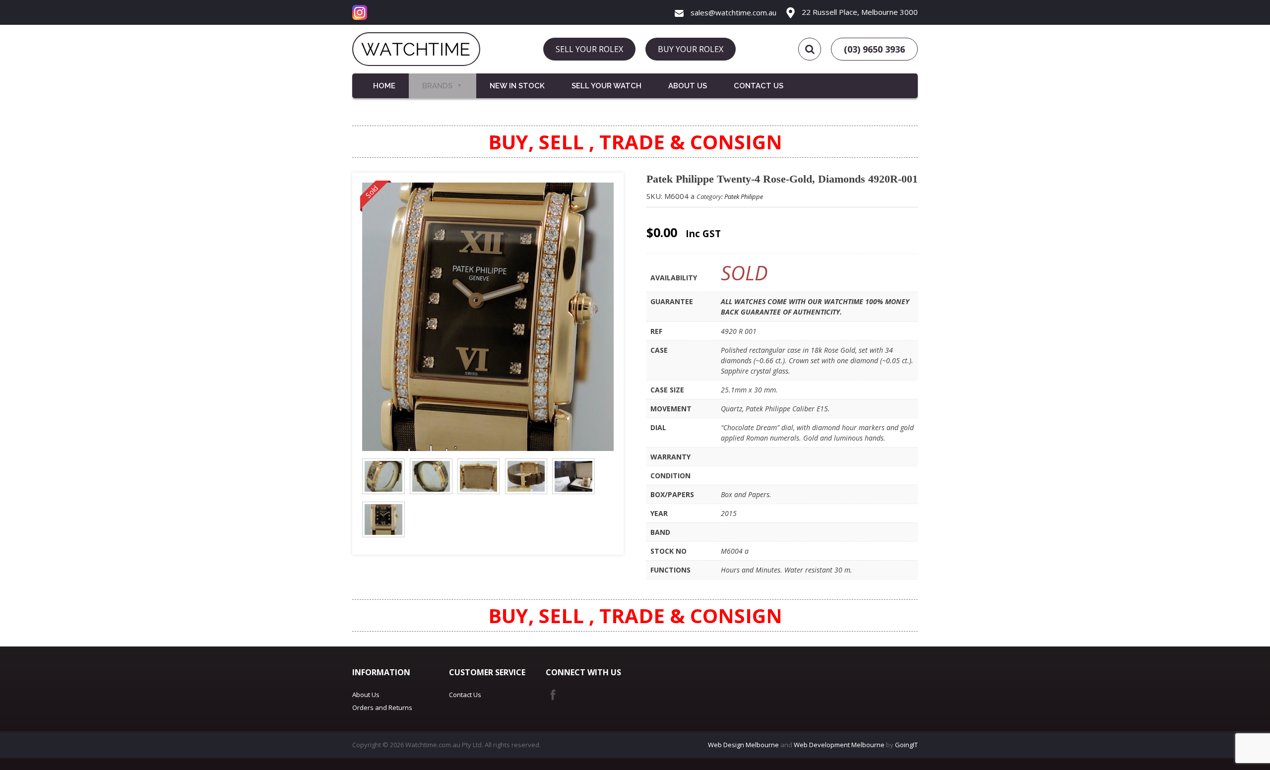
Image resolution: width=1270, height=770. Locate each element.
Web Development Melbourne (839, 744)
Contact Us (758, 85)
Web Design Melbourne (743, 744)
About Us (687, 85)
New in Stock (517, 85)
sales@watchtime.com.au (732, 12)
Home (384, 85)
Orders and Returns (382, 707)
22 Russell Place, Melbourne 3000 (859, 12)
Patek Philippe (743, 196)
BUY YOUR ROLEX (690, 49)
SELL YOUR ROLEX (589, 49)
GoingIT (906, 744)
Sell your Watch (606, 85)
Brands (437, 85)
